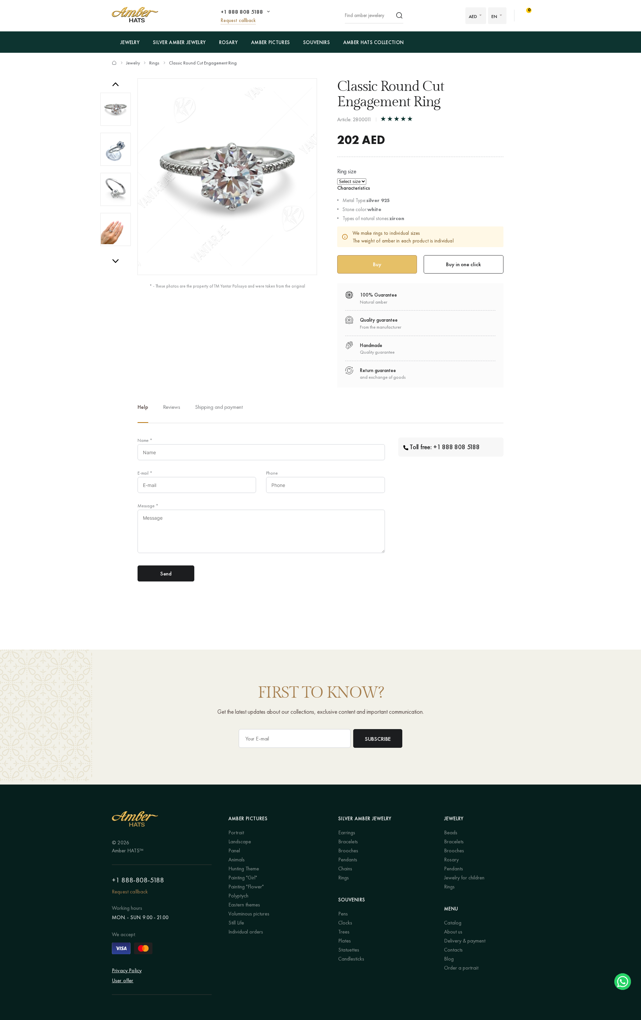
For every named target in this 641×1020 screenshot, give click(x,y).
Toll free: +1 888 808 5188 (445, 447)
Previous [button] (115, 84)
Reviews (171, 406)
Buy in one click (463, 264)
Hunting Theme (243, 868)
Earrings (346, 832)
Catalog (452, 922)
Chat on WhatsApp (622, 981)
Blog (449, 958)
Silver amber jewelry (179, 42)
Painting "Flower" (246, 886)
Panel (234, 850)
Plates (344, 940)
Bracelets (348, 841)
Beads (450, 832)
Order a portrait (461, 967)
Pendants (347, 859)
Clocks (345, 922)
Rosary (228, 42)
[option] (115, 109)
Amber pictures (270, 42)
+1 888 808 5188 (242, 11)
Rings (154, 62)
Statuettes (348, 949)
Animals (236, 859)
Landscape (239, 841)
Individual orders (245, 931)
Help (143, 406)
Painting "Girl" (242, 877)
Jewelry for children (464, 877)
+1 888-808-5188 (138, 879)
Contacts (453, 949)
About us (453, 931)
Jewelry (130, 42)
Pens (343, 913)
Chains (345, 868)
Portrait (236, 832)
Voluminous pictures (248, 913)
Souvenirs (316, 42)
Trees (344, 931)
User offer (123, 980)
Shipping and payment (219, 406)
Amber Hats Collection (373, 42)
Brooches (348, 850)
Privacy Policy (127, 970)
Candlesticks (351, 958)
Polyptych (238, 895)
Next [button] (115, 261)
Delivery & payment (464, 940)
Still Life (236, 922)
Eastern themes (244, 904)
